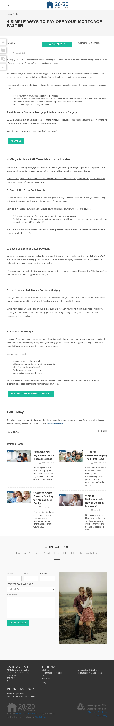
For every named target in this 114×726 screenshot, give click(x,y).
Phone (43, 573)
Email (28, 573)
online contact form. (55, 424)
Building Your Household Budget (30, 394)
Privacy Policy (101, 716)
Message (13, 594)
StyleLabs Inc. (41, 717)
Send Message (18, 623)
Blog (17, 14)
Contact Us (58, 44)
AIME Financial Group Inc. (26, 714)
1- (8, 681)
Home (9, 14)
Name (10, 573)
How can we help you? (20, 584)
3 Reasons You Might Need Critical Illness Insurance (44, 455)
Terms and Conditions (97, 712)
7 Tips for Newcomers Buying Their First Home (96, 455)
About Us (16, 141)
